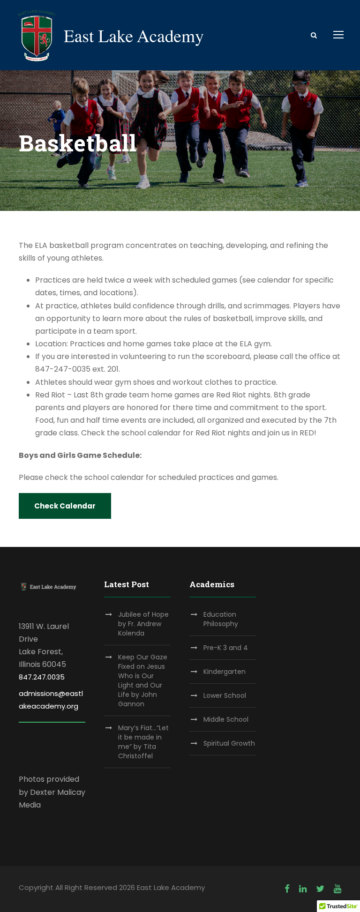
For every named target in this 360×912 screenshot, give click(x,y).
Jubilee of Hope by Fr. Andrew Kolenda (143, 624)
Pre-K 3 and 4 (225, 647)
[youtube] (337, 888)
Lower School (224, 695)
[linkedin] (303, 888)
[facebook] (287, 888)
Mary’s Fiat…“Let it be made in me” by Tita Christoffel (143, 742)
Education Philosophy (220, 619)
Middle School (225, 719)
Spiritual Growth (229, 743)
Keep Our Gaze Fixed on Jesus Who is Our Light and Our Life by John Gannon (142, 680)
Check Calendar (65, 506)
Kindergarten (224, 671)
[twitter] (320, 888)
